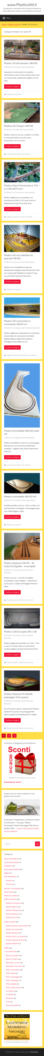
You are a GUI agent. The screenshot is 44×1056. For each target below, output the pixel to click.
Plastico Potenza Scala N (15, 940)
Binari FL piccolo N (13, 956)
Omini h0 (9, 881)
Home (4, 24)
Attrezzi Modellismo (11, 859)
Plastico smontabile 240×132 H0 (20, 496)
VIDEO (30, 217)
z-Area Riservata (10, 952)
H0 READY (10, 995)
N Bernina (9, 998)
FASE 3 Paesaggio (12, 977)
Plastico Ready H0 (13, 914)
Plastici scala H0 (14, 24)
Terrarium (9, 884)
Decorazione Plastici (11, 869)
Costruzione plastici (11, 862)
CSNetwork (8, 866)
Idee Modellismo (10, 877)
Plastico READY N (12, 944)
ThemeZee (34, 1052)
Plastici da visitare (10, 896)
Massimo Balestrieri (33, 328)
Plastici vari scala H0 (14, 94)
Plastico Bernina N (12, 933)
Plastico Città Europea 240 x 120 (20, 631)
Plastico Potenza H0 (13, 910)
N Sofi (8, 1002)
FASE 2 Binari (11, 973)
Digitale (9, 217)
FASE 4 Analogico (12, 980)
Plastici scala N (9, 922)
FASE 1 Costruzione (13, 970)
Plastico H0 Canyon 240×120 (18, 125)
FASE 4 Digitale (11, 984)
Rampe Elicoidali (12, 1005)
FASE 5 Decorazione (13, 988)
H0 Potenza (10, 991)
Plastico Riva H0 (12, 917)
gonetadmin (30, 67)
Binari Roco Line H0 (13, 963)
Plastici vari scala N (13, 929)
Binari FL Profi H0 (12, 959)
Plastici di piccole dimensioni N (17, 926)
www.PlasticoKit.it (22, 4)
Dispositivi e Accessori (14, 966)
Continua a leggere (12, 86)
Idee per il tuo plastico (12, 889)
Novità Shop (11, 154)
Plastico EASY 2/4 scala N (15, 937)
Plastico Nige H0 (12, 907)
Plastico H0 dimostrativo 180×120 (20, 63)
